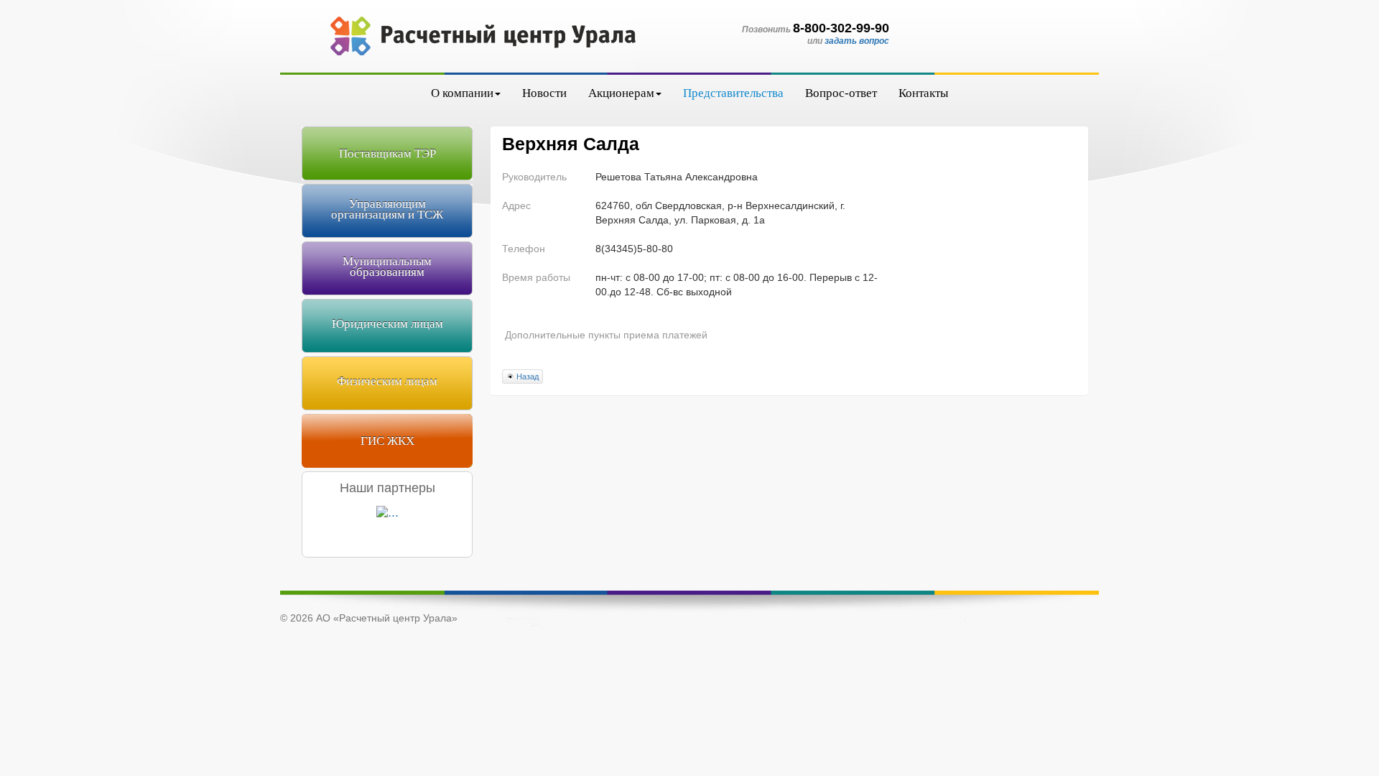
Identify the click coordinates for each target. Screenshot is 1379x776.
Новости (544, 93)
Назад (527, 376)
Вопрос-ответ (841, 93)
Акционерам (621, 93)
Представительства (733, 93)
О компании (462, 93)
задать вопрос (857, 41)
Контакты (923, 93)
